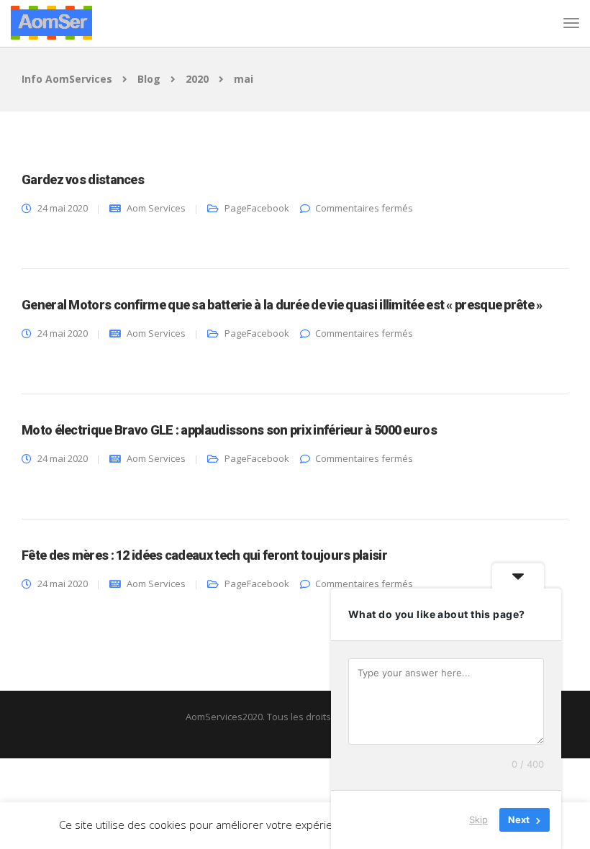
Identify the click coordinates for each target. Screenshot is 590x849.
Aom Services (156, 207)
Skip (478, 819)
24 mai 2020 (62, 207)
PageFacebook (256, 207)
